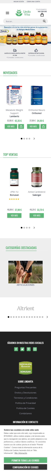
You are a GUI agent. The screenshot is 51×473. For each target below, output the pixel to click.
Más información (21, 453)
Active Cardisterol (36, 191)
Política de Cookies (25, 408)
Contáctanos (25, 413)
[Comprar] (21, 126)
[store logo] (23, 13)
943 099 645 (42, 11)
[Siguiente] (35, 139)
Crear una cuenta (33, 1)
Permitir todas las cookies (25, 460)
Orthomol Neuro (37, 110)
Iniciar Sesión (19, 1)
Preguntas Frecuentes (25, 387)
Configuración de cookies (26, 467)
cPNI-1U (14, 191)
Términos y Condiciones (25, 397)
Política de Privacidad (25, 403)
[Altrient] (25, 308)
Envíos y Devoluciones (25, 392)
